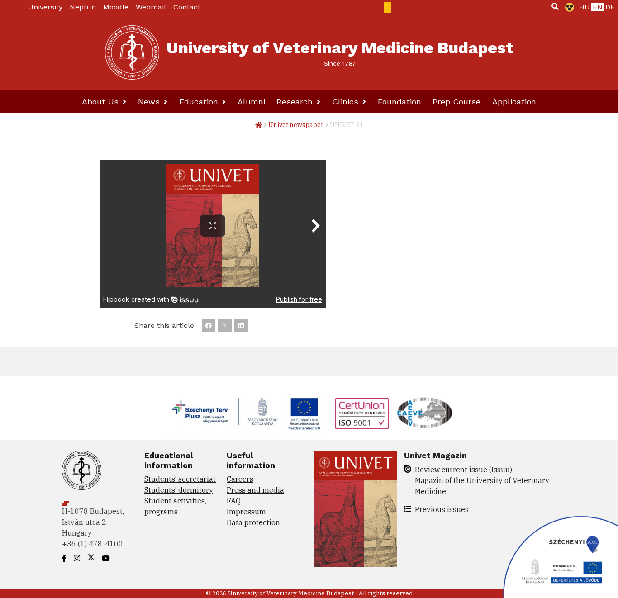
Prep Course (456, 101)
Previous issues (442, 509)
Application (514, 101)
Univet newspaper (296, 125)
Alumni (251, 101)
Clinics (346, 101)
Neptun (83, 7)
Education (200, 101)
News (150, 101)
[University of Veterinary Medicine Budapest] (132, 52)
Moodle (115, 7)
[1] (555, 6)
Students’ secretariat (180, 479)
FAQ (234, 500)
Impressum (246, 511)
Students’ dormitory (178, 489)
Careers (240, 479)
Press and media (255, 489)
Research (295, 101)
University (45, 7)
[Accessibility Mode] (567, 7)
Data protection (253, 522)
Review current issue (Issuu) (463, 469)
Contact (186, 7)
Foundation (399, 101)
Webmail (151, 7)
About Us (101, 101)
